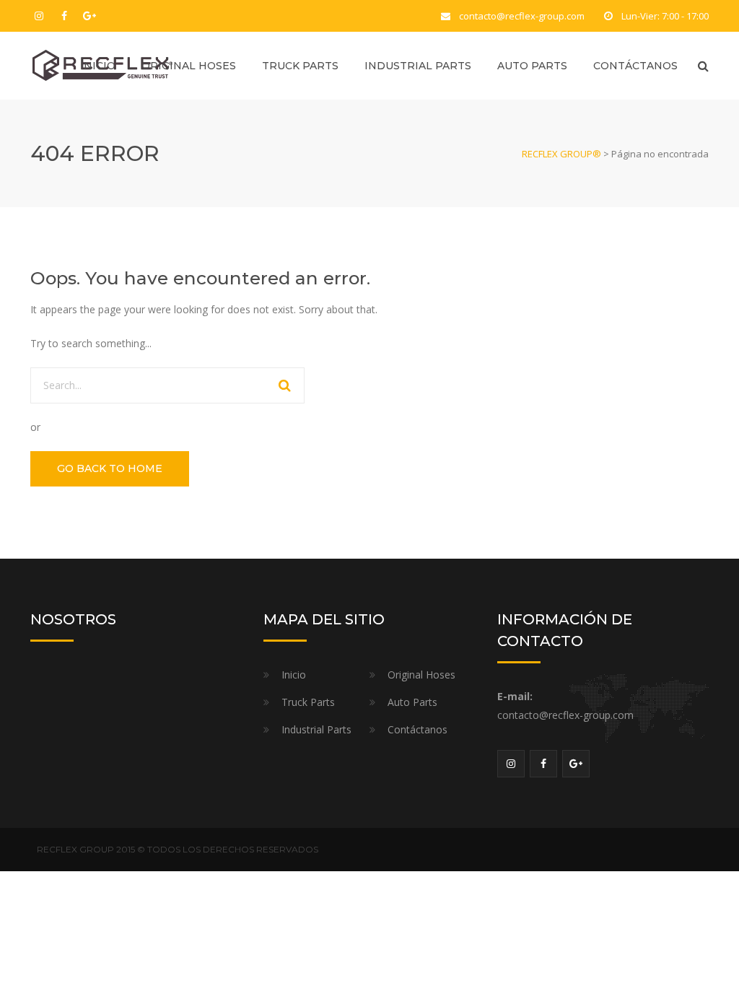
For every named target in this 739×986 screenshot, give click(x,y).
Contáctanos (635, 65)
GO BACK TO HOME (109, 468)
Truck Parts (300, 65)
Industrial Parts (417, 65)
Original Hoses (188, 65)
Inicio (97, 65)
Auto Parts (532, 65)
